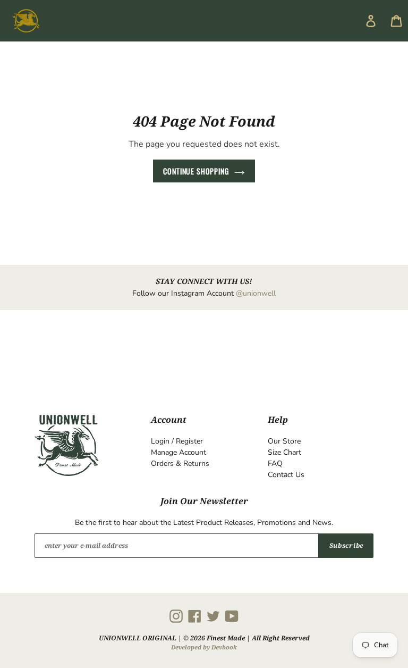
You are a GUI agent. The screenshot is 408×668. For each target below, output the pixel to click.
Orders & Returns (180, 463)
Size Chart (284, 452)
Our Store (284, 441)
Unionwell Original (137, 637)
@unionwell (256, 293)
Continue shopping (195, 171)
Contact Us (286, 475)
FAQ (275, 463)
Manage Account (178, 452)
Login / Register (177, 441)
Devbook (224, 647)
